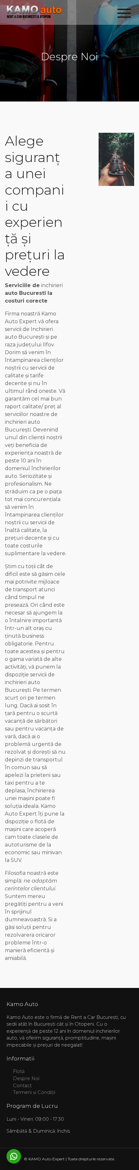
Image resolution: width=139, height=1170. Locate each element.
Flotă (19, 1071)
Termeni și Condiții (34, 1092)
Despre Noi (26, 1078)
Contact (22, 1085)
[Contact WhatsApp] (13, 1156)
